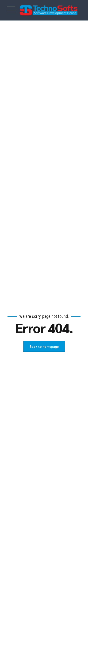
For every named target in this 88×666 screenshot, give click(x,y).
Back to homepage (44, 346)
